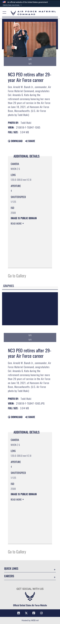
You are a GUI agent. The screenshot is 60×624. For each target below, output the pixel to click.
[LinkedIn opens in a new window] (18, 613)
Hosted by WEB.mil (30, 620)
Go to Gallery (17, 276)
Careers (9, 576)
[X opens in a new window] (26, 613)
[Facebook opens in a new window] (34, 613)
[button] (12, 5)
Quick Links (11, 569)
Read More (16, 223)
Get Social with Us (30, 589)
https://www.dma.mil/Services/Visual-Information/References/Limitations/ (28, 263)
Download (16, 141)
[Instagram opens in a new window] (41, 613)
